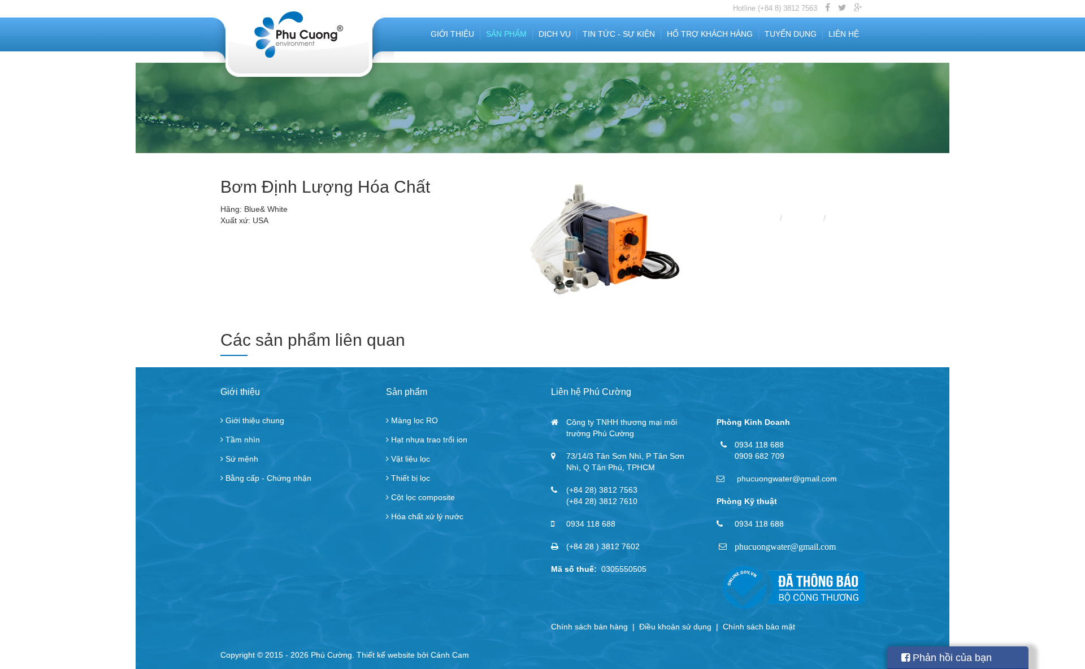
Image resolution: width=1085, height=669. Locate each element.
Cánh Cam (450, 654)
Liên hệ (843, 33)
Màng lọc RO (413, 420)
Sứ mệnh (240, 458)
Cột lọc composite (422, 497)
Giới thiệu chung (253, 420)
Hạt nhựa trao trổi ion (428, 439)
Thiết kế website (386, 654)
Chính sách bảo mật (759, 626)
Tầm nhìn (241, 439)
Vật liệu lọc (409, 458)
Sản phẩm (506, 33)
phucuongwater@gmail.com (785, 546)
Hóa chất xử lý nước (426, 516)
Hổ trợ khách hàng (710, 33)
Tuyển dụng (791, 33)
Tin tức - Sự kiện (619, 33)
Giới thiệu (452, 33)
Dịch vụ (555, 33)
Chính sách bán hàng (589, 626)
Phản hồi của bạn (951, 657)
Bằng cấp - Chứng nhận (267, 478)
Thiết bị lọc (409, 478)
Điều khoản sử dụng (675, 626)
